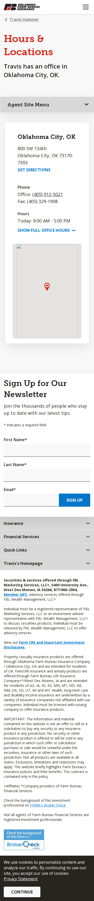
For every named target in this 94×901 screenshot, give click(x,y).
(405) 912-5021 (47, 194)
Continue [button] (22, 892)
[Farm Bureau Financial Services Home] (29, 7)
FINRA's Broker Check (48, 805)
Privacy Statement (21, 879)
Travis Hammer (24, 19)
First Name (15, 439)
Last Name (15, 464)
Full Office (46, 230)
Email (10, 489)
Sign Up (74, 500)
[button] (47, 286)
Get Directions (34, 170)
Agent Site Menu (28, 105)
